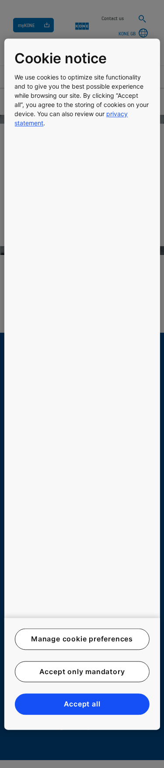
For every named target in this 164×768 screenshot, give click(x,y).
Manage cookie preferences (82, 639)
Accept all (82, 704)
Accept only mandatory (82, 671)
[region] (82, 384)
